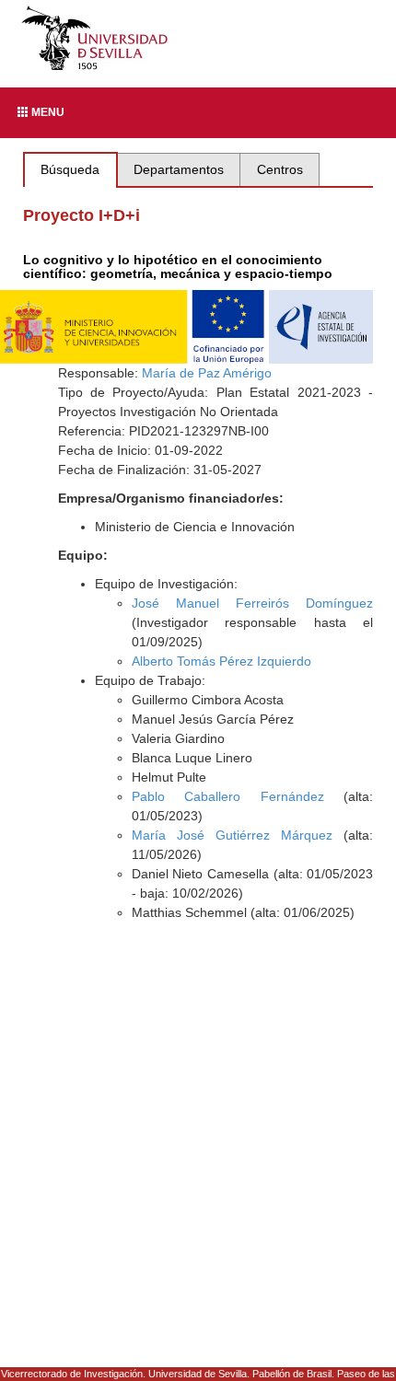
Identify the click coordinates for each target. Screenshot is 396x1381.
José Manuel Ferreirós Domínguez (253, 603)
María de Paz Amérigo (207, 373)
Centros (280, 169)
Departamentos (179, 169)
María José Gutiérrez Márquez (232, 835)
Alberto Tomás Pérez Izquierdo (221, 661)
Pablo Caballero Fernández (228, 796)
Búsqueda (70, 169)
